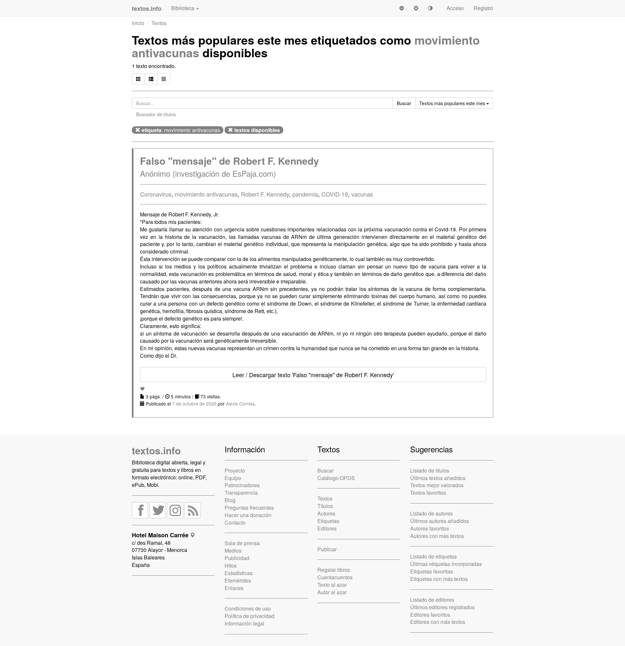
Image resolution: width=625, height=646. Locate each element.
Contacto (235, 522)
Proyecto (235, 470)
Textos (158, 23)
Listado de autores (431, 513)
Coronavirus (156, 194)
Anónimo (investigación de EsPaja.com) (208, 173)
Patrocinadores (242, 485)
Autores (326, 513)
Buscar (325, 470)
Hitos (231, 565)
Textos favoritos (428, 492)
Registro (483, 8)
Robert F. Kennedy (265, 194)
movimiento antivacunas (206, 194)
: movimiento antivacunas (181, 130)
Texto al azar (332, 584)
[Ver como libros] (138, 78)
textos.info (156, 450)
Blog (230, 500)
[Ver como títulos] (151, 78)
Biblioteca (183, 8)
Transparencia (241, 492)
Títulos (325, 506)
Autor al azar (332, 592)
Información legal (244, 623)
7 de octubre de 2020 (194, 403)
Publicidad (237, 558)
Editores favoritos (430, 614)
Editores (327, 528)
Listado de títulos (429, 470)
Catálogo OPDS (336, 478)
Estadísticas (239, 573)
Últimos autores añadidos (439, 521)
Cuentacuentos (335, 577)
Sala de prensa (242, 543)
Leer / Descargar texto (313, 374)
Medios (233, 550)
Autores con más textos (437, 536)
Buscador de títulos (156, 114)
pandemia (305, 194)
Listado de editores (432, 599)
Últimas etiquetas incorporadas (446, 564)
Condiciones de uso (248, 608)
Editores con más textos (437, 621)
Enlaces (234, 588)
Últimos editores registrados (442, 607)
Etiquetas (328, 521)
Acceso (455, 8)
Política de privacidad (249, 616)
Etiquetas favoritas (431, 571)
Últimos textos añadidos (437, 478)
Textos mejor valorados (437, 485)
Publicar (327, 549)
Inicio (138, 23)
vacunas (362, 194)
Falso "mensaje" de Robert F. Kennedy (229, 161)
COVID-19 (334, 194)
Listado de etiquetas (433, 556)
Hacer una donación (248, 515)
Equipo (233, 478)
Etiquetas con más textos (439, 579)
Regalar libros (333, 569)
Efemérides (238, 580)
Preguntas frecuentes (249, 507)
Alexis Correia (240, 403)
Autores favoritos (429, 528)
